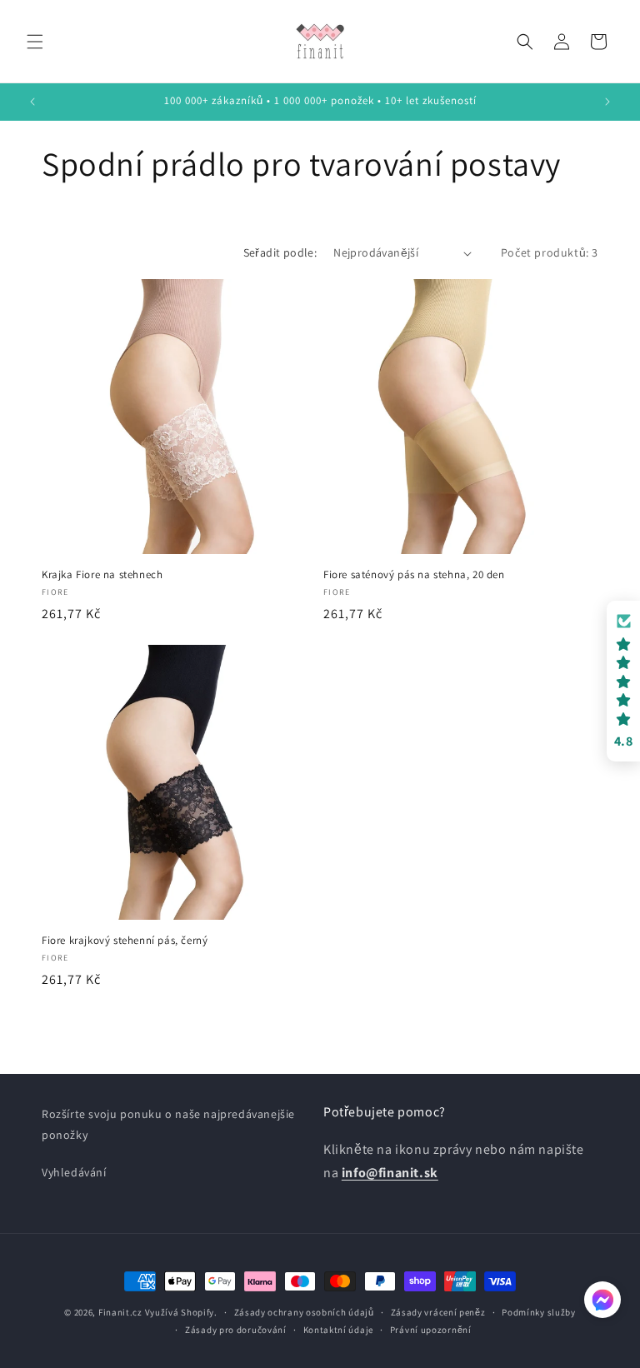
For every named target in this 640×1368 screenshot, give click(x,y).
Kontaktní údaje (338, 1330)
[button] (35, 41)
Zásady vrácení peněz (438, 1312)
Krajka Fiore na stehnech (102, 575)
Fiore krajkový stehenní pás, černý (125, 940)
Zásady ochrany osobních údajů (304, 1312)
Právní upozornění (431, 1330)
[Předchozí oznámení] (32, 101)
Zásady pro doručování (236, 1330)
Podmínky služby (539, 1312)
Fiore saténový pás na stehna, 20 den (414, 575)
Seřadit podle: (280, 252)
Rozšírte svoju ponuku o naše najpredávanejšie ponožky (168, 1124)
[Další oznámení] (607, 101)
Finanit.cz (120, 1312)
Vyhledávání (74, 1172)
